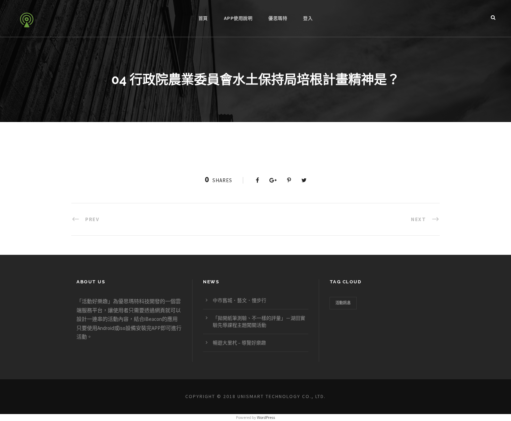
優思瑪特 (277, 18)
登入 (308, 18)
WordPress (266, 417)
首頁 (203, 18)
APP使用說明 (238, 18)
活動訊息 (343, 302)
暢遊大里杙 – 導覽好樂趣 (239, 343)
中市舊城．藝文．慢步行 (239, 300)
